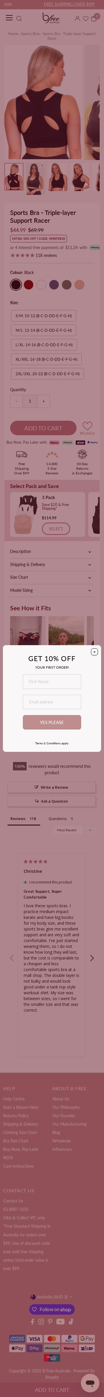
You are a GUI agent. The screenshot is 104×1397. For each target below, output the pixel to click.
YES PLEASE (52, 722)
